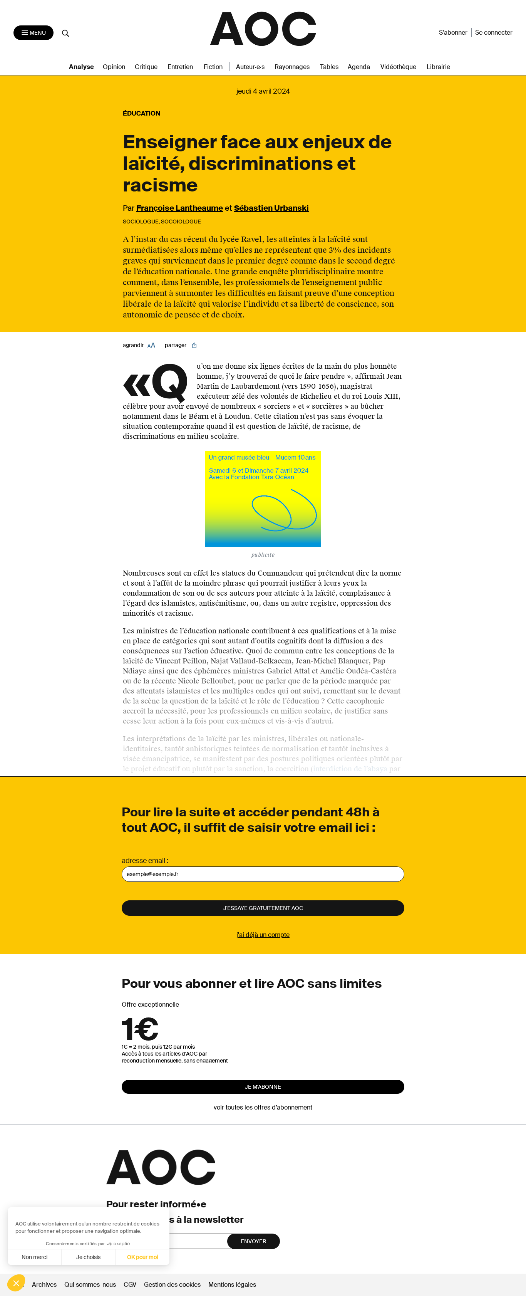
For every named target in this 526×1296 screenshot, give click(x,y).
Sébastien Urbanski (271, 208)
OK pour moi (142, 1257)
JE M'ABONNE (263, 1086)
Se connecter (494, 33)
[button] (16, 1283)
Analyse (81, 67)
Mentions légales (232, 1285)
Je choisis (88, 1257)
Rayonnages (292, 67)
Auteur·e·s (250, 67)
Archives (44, 1285)
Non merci (34, 1257)
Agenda (359, 67)
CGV (130, 1285)
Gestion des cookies (173, 1285)
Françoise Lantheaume (179, 208)
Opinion (114, 67)
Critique (146, 67)
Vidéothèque (398, 67)
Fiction (213, 67)
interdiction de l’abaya (350, 768)
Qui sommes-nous (90, 1285)
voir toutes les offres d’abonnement (263, 1107)
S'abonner (453, 33)
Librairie (438, 67)
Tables (329, 67)
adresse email (143, 860)
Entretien (180, 67)
